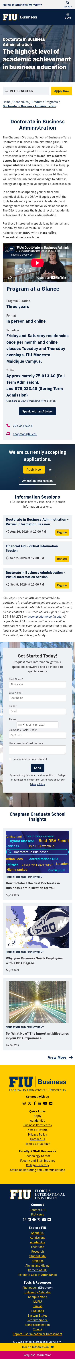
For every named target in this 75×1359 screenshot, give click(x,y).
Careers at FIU (37, 1270)
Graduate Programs (44, 102)
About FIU (37, 1233)
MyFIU (37, 1301)
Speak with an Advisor (37, 411)
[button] (67, 16)
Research (37, 1251)
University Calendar (37, 1292)
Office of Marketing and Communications (37, 1170)
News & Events (37, 1130)
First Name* (16, 679)
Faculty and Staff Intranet (37, 1160)
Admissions (37, 1237)
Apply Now (61, 91)
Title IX (37, 1329)
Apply (38, 1116)
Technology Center (37, 1156)
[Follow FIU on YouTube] (45, 1219)
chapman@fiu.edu (25, 434)
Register (62, 532)
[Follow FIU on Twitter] (39, 1219)
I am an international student (30, 759)
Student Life (37, 1256)
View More (57, 1057)
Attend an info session (37, 481)
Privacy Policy (37, 784)
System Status (37, 1315)
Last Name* (16, 692)
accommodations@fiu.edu (45, 616)
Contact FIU (38, 1210)
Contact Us (37, 1139)
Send (37, 768)
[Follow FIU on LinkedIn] (30, 1219)
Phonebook (30, 1287)
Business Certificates (37, 1125)
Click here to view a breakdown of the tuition (31, 400)
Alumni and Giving (37, 1265)
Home (7, 102)
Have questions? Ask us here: (26, 743)
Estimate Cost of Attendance (37, 1275)
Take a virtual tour (37, 1144)
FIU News (37, 1214)
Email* (13, 706)
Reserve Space (37, 1320)
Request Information (37, 1355)
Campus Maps (37, 1297)
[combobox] (21, 725)
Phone (12, 719)
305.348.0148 (23, 426)
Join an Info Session (35, 1347)
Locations (37, 1247)
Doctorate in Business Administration (29, 106)
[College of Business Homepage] (20, 17)
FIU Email (37, 1311)
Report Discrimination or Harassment (37, 1334)
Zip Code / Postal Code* (23, 730)
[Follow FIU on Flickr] (50, 1219)
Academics (21, 102)
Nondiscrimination (37, 1325)
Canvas (37, 1306)
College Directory (37, 1165)
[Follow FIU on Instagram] (25, 1219)
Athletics (38, 1261)
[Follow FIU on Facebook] (34, 1219)
